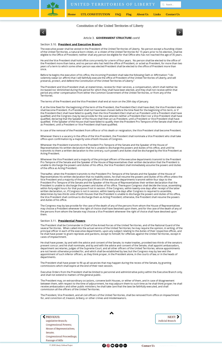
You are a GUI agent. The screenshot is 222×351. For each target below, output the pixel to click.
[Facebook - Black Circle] (104, 345)
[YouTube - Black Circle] (112, 345)
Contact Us (148, 345)
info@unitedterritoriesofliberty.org (167, 345)
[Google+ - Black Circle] (125, 345)
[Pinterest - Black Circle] (117, 345)
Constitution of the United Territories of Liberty (110, 26)
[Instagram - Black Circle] (121, 345)
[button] (95, 14)
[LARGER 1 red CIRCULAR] (108, 345)
